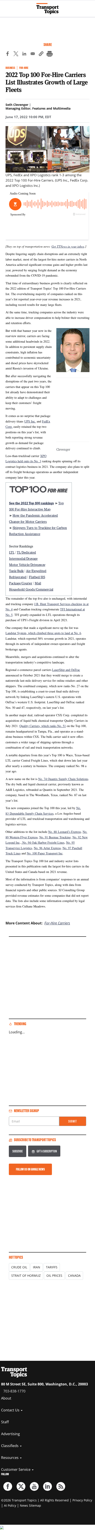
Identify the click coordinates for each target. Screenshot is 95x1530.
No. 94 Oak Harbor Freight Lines (42, 842)
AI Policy (10, 1505)
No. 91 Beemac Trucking (55, 837)
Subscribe (17, 1151)
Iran (36, 1267)
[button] (41, 54)
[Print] (49, 54)
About (6, 1398)
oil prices (54, 1275)
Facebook (7, 1486)
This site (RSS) (60, 1486)
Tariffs (51, 1267)
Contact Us (10, 1410)
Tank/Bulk (16, 570)
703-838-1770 (14, 1391)
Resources (10, 1457)
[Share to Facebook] (7, 54)
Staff (5, 1422)
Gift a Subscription (47, 1151)
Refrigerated (18, 577)
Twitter (21, 1486)
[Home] (47, 8)
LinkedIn (47, 1486)
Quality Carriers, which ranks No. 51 (42, 726)
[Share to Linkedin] (24, 54)
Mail (38, 583)
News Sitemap (30, 1505)
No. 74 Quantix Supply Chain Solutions (63, 779)
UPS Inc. (30, 421)
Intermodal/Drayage (23, 558)
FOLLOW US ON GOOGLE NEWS (30, 1169)
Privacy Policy (82, 1500)
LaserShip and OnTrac (66, 670)
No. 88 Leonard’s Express (64, 832)
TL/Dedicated (26, 552)
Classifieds (10, 1445)
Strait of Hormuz (26, 1275)
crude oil (19, 1267)
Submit (72, 1121)
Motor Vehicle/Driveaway (27, 564)
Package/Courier (20, 583)
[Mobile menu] (5, 6)
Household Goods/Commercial (31, 589)
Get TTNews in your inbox (67, 246)
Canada (74, 1275)
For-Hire (23, 68)
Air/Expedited (36, 570)
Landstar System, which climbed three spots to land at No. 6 (43, 633)
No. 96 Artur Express (47, 848)
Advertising (10, 1433)
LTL (11, 552)
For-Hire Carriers (57, 923)
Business (10, 68)
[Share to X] (16, 54)
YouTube (34, 1486)
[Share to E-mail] (32, 54)
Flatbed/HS (37, 577)
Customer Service (16, 1469)
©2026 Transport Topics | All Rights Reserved (35, 1500)
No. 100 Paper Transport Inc (45, 853)
